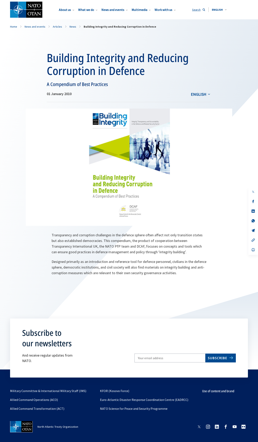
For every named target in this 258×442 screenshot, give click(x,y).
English (198, 94)
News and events (112, 10)
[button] (219, 9)
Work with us (163, 10)
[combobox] (219, 9)
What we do (86, 10)
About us (65, 10)
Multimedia (139, 10)
